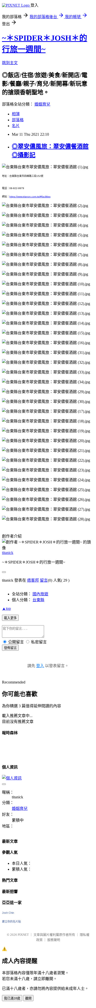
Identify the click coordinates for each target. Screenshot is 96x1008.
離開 (28, 998)
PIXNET (23, 934)
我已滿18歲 (12, 998)
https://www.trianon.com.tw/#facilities (29, 196)
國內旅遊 (40, 594)
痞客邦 (33, 580)
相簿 (16, 114)
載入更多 (10, 618)
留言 (44, 580)
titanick (7, 553)
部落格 (18, 120)
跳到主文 (10, 63)
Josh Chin (8, 912)
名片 (16, 126)
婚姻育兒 (42, 104)
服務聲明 (53, 940)
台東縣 (38, 600)
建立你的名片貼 (11, 921)
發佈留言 (10, 648)
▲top (6, 608)
